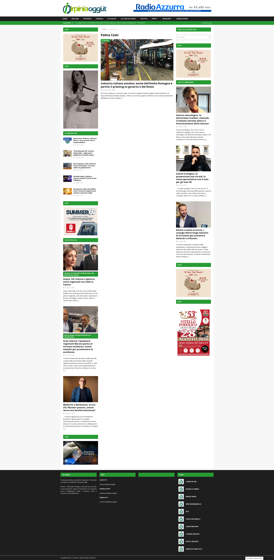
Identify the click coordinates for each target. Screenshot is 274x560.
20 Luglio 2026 (182, 185)
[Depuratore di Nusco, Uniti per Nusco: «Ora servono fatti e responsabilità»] (67, 140)
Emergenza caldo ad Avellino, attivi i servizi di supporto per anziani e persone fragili (84, 191)
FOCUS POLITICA (71, 240)
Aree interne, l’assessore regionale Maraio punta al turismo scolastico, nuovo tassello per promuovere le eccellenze (78, 344)
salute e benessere (185, 82)
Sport (154, 19)
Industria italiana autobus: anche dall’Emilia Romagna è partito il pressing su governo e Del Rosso (136, 85)
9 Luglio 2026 (182, 241)
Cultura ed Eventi (128, 19)
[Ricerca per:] (193, 37)
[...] (78, 300)
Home (65, 19)
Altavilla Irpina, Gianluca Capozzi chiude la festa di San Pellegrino (84, 178)
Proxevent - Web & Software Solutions (84, 558)
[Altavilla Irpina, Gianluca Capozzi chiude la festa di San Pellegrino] (67, 178)
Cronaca (99, 19)
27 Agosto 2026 (79, 145)
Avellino (75, 19)
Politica (143, 19)
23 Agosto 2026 (69, 413)
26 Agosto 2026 (69, 288)
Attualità (112, 19)
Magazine (167, 19)
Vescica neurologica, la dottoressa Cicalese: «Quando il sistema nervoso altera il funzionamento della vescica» (192, 119)
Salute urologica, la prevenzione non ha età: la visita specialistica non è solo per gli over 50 (192, 177)
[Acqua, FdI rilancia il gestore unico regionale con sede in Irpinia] (80, 257)
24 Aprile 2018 (106, 90)
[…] (122, 98)
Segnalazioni (182, 19)
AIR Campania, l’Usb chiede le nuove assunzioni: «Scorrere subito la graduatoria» (84, 166)
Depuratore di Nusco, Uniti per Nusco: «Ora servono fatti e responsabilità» (85, 140)
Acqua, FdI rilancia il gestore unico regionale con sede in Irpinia (79, 279)
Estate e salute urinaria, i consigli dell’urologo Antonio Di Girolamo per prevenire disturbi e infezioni (192, 234)
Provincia (87, 19)
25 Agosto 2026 (69, 355)
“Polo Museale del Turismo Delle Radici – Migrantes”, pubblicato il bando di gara (83, 153)
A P (115, 90)
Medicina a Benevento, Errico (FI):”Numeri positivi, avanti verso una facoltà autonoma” (79, 407)
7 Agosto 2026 (182, 127)
